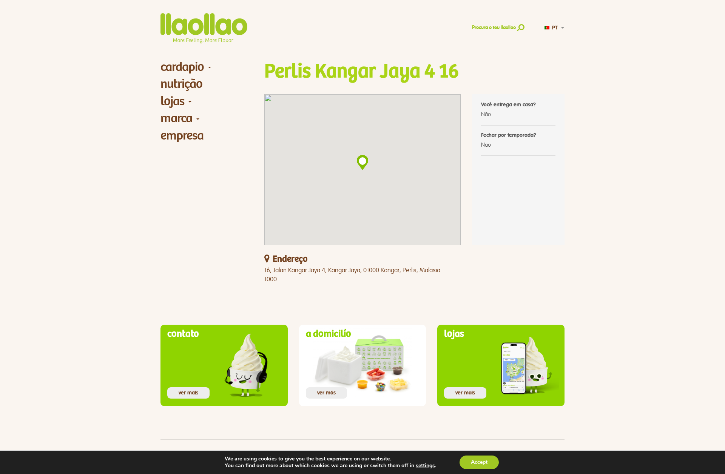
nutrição (181, 84)
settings (425, 465)
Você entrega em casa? (508, 104)
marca (176, 118)
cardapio (182, 67)
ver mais (188, 393)
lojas (172, 101)
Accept (479, 462)
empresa (182, 135)
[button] (362, 162)
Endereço (290, 259)
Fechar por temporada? (508, 135)
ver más (326, 393)
